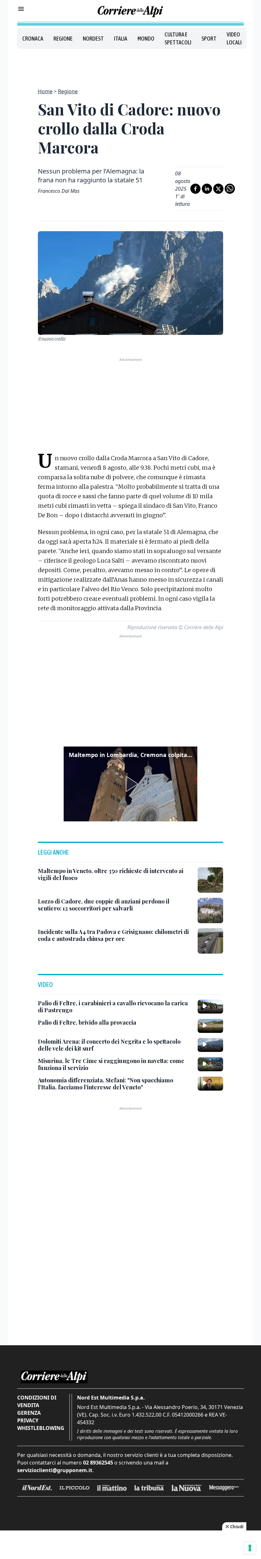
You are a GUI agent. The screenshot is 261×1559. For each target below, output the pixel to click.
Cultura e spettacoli (178, 38)
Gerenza (29, 1412)
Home (45, 91)
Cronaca (32, 38)
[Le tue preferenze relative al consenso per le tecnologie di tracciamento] (250, 1548)
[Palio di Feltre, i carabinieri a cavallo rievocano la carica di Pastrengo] (210, 1007)
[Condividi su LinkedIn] (207, 189)
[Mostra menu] (21, 9)
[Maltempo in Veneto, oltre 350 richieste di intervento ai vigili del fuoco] (210, 880)
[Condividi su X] (218, 189)
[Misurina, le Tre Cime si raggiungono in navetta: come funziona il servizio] (210, 1064)
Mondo (146, 38)
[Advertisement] (130, 64)
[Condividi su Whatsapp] (230, 189)
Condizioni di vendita (36, 1401)
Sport (208, 38)
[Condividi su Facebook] (195, 189)
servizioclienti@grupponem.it (54, 1470)
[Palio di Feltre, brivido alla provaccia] (210, 1026)
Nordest (93, 38)
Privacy (28, 1420)
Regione (63, 38)
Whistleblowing (40, 1428)
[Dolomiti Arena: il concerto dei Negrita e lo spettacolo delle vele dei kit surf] (210, 1045)
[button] (130, 784)
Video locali (234, 38)
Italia (120, 38)
